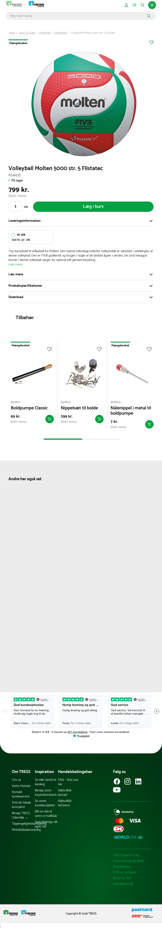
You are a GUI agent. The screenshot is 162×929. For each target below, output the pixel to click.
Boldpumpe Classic (29, 408)
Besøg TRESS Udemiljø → (21, 815)
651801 (15, 402)
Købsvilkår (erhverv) (65, 803)
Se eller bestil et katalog (45, 782)
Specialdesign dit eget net (46, 824)
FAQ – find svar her (68, 782)
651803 (66, 402)
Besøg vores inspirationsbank (46, 792)
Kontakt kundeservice (21, 794)
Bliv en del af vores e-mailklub (46, 813)
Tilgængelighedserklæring (23, 823)
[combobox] (78, 15)
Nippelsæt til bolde (79, 408)
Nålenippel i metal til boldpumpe (131, 411)
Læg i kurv (93, 206)
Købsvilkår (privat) (65, 792)
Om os (16, 780)
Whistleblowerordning (23, 830)
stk (26, 207)
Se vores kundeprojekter (45, 803)
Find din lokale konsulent (21, 804)
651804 (116, 402)
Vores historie (21, 786)
